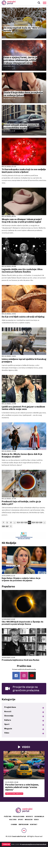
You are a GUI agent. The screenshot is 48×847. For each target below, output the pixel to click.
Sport (6, 724)
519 (37, 522)
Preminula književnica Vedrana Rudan (20, 660)
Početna (7, 816)
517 (29, 522)
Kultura (7, 720)
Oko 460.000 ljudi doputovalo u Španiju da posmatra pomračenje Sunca (22, 623)
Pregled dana (10, 707)
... (14, 522)
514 (18, 522)
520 (40, 522)
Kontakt (33, 824)
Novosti (7, 711)
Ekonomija (8, 716)
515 (22, 522)
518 (33, 522)
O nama (14, 824)
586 (3, 526)
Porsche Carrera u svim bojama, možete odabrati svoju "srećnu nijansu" (22, 787)
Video (6, 733)
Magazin (8, 729)
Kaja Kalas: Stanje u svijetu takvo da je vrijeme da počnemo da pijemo (21, 579)
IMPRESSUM (23, 824)
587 (7, 526)
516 (25, 522)
